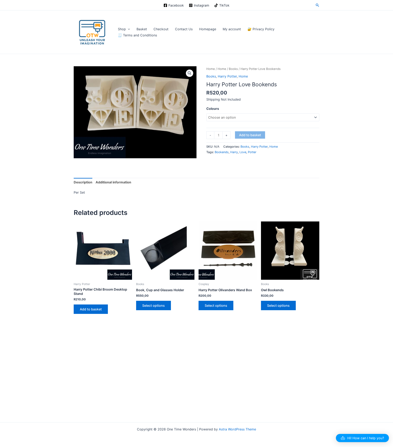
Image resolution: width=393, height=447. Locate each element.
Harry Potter (227, 76)
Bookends (222, 152)
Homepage (207, 29)
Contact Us (184, 29)
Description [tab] (83, 182)
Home (210, 69)
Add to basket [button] (91, 309)
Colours (212, 109)
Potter (252, 152)
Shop (122, 29)
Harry (234, 152)
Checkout (161, 29)
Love (242, 152)
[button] (317, 5)
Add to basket (250, 135)
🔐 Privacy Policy (260, 29)
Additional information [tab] (113, 182)
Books (233, 69)
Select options (153, 305)
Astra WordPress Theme (237, 429)
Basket (142, 29)
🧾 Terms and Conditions (137, 35)
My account (232, 29)
